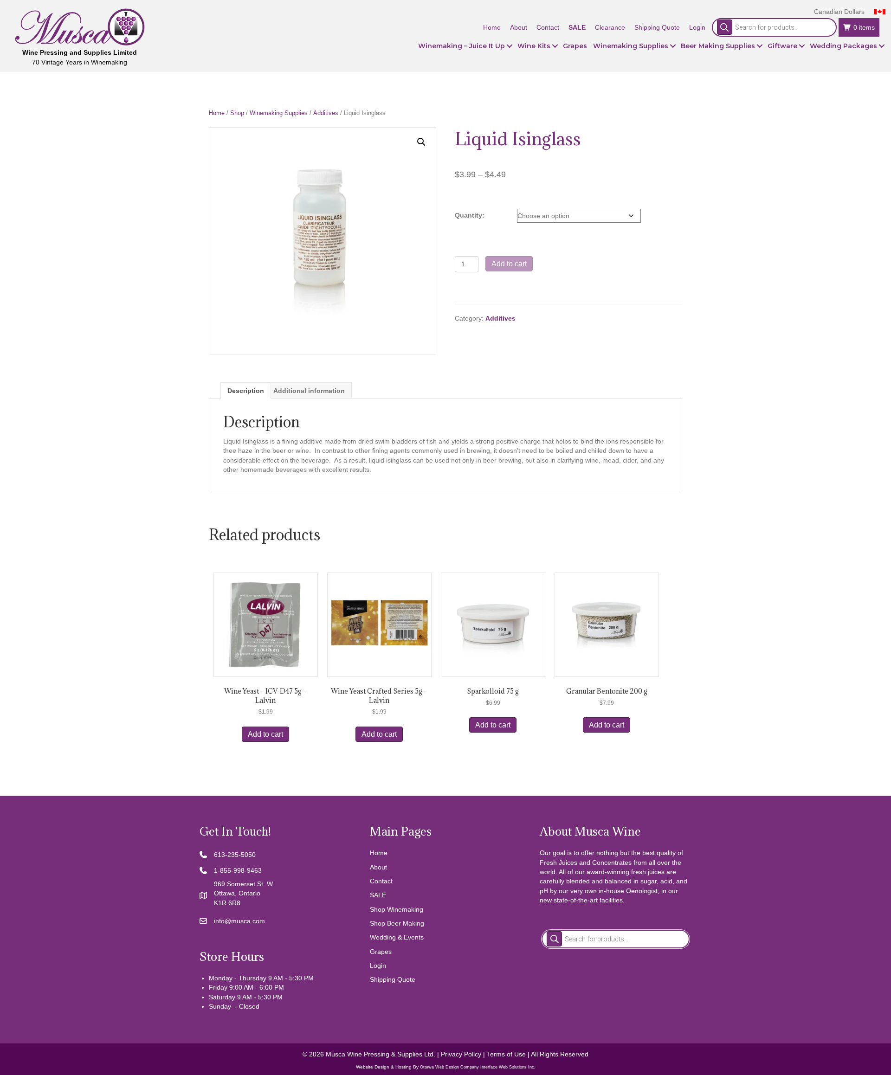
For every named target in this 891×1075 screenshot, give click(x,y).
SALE (378, 895)
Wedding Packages (843, 46)
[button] (509, 46)
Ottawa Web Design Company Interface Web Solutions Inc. (478, 1067)
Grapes (575, 46)
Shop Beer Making (397, 923)
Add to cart (509, 264)
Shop (237, 112)
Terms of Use (506, 1054)
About (378, 867)
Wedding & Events (397, 937)
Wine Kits (533, 46)
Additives (325, 112)
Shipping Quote (392, 979)
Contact (381, 881)
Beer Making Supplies (718, 46)
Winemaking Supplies (630, 46)
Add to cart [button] (265, 734)
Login (378, 965)
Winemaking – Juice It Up (461, 46)
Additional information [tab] (309, 390)
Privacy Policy (461, 1054)
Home (217, 112)
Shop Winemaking (396, 909)
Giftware (782, 46)
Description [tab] (245, 390)
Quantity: (469, 215)
